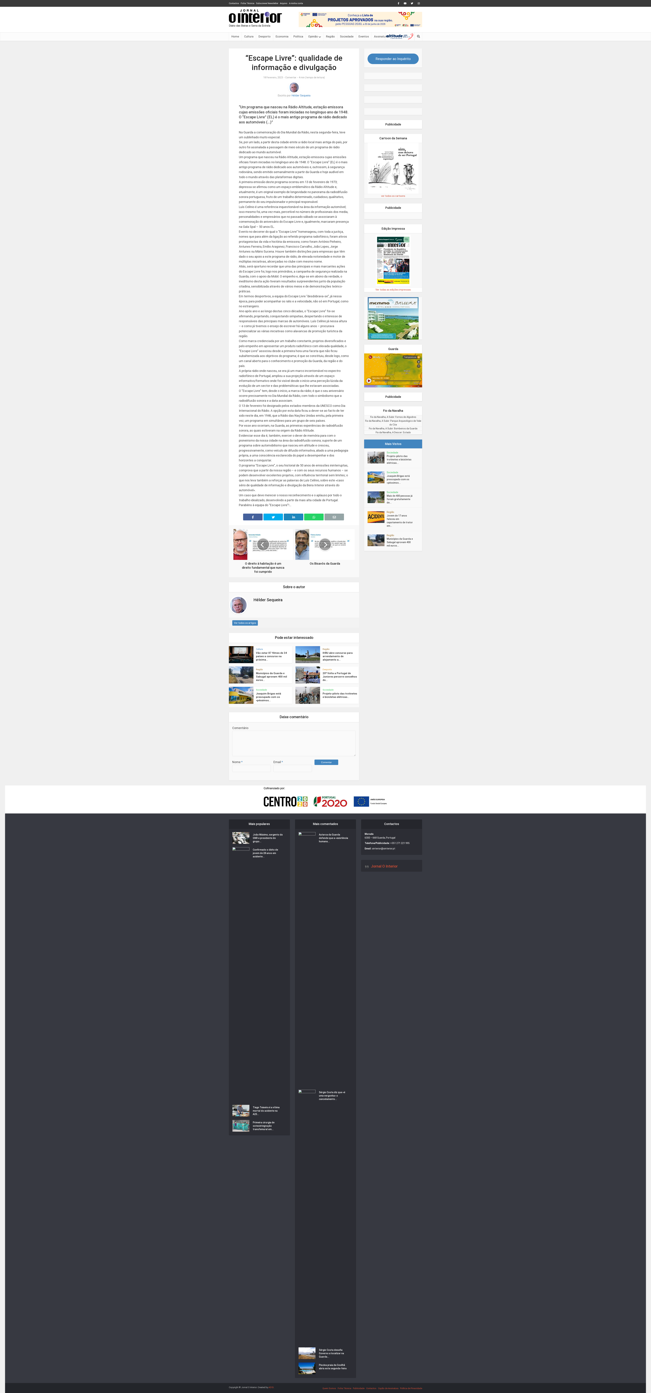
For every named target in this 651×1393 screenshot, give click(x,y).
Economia (282, 36)
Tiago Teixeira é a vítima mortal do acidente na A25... (266, 1126)
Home (235, 36)
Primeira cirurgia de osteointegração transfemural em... (263, 1141)
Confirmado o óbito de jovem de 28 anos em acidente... (265, 868)
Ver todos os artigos (245, 623)
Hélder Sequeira (300, 95)
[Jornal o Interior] (255, 16)
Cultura (248, 36)
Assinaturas (381, 36)
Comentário (240, 728)
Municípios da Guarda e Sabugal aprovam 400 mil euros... (271, 677)
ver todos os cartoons (393, 196)
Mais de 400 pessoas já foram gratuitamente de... (399, 499)
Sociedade (346, 36)
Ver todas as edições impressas (393, 289)
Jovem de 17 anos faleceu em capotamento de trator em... (400, 520)
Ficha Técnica (247, 3)
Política (298, 36)
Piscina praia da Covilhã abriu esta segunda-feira (333, 1382)
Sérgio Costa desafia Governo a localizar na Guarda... (331, 1368)
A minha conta (296, 3)
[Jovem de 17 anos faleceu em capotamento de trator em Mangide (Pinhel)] (377, 517)
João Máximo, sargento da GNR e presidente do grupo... (268, 853)
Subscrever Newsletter (267, 3)
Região (330, 36)
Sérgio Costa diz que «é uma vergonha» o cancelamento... (332, 1111)
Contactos (234, 3)
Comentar (290, 77)
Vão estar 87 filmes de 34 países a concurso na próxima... (271, 656)
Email (278, 762)
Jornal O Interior (384, 881)
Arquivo (283, 3)
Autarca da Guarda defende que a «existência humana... (333, 853)
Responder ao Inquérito (393, 59)
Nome (237, 762)
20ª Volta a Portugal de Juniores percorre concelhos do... (340, 677)
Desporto (265, 36)
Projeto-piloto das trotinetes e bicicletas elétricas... (399, 459)
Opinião (313, 36)
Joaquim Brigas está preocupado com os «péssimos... (268, 697)
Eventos (364, 36)
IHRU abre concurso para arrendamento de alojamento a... (338, 656)
